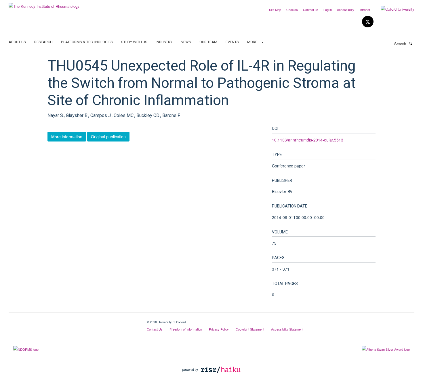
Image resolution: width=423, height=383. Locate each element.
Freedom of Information (185, 329)
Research (43, 42)
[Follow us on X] (368, 21)
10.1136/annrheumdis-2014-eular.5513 (307, 140)
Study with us (134, 42)
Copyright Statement (250, 329)
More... (254, 42)
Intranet (364, 9)
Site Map (275, 9)
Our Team (208, 42)
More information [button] (66, 136)
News (186, 42)
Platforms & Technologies (87, 42)
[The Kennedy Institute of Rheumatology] (44, 4)
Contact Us (155, 329)
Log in (327, 9)
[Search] (410, 43)
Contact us (310, 9)
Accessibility (345, 9)
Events (232, 42)
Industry (164, 42)
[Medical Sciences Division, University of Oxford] (73, 319)
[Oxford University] (393, 9)
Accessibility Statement (287, 329)
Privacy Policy (219, 329)
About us (17, 42)
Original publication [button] (108, 136)
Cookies (292, 9)
